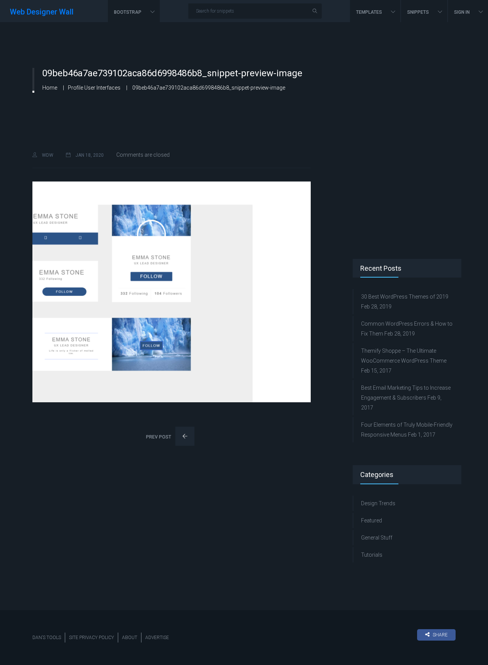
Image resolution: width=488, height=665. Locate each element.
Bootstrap (128, 12)
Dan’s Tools (46, 637)
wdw (47, 155)
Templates (369, 12)
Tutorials (371, 555)
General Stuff (376, 538)
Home (49, 88)
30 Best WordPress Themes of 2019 (404, 297)
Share (440, 635)
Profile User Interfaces (94, 88)
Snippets (418, 12)
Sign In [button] (462, 12)
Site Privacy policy (91, 637)
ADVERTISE (157, 637)
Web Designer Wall (42, 11)
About (129, 637)
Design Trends (378, 503)
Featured (371, 520)
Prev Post (159, 437)
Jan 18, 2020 (89, 155)
